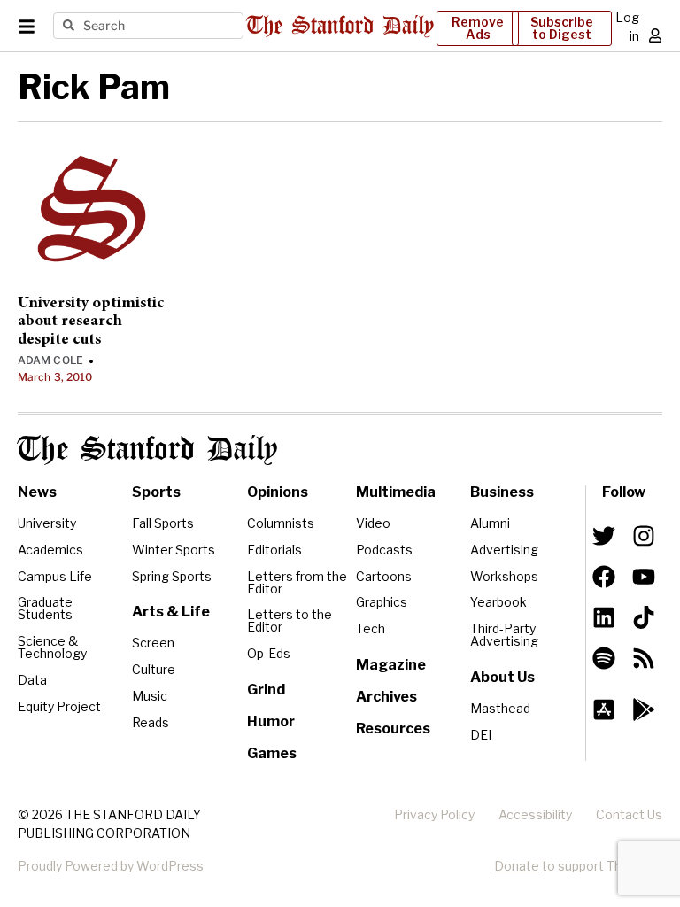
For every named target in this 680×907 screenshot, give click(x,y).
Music (149, 695)
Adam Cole (50, 360)
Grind (266, 689)
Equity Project (59, 706)
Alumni (490, 523)
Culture (153, 669)
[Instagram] (643, 535)
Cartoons (384, 576)
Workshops (504, 576)
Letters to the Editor (289, 620)
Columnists (280, 523)
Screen (153, 642)
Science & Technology (52, 647)
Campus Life (55, 576)
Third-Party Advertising (504, 634)
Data (32, 679)
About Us (502, 677)
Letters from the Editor (297, 582)
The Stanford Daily (147, 450)
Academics (50, 549)
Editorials (274, 549)
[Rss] (643, 658)
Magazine (391, 664)
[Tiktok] (643, 617)
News (37, 492)
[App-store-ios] (603, 709)
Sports (156, 492)
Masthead (500, 708)
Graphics (381, 601)
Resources (393, 728)
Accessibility (535, 814)
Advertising (504, 549)
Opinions (277, 492)
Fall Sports (163, 523)
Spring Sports (172, 576)
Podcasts (384, 549)
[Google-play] (643, 709)
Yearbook (498, 601)
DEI (480, 734)
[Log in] (655, 35)
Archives (386, 696)
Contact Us (629, 814)
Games (272, 753)
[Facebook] (603, 576)
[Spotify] (603, 658)
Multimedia (396, 492)
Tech (370, 628)
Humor (271, 721)
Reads (150, 722)
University (47, 523)
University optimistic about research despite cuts (91, 322)
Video (373, 523)
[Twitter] (603, 535)
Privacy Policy (434, 814)
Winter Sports (173, 549)
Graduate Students (45, 608)
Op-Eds (268, 653)
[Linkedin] (603, 617)
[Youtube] (643, 576)
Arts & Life (171, 611)
